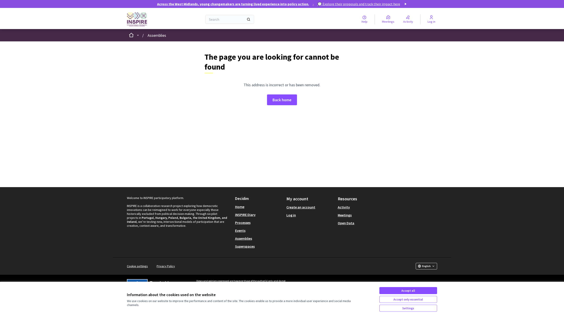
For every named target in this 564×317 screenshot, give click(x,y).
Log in (291, 215)
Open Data (346, 223)
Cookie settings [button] (137, 266)
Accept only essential (408, 299)
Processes (242, 222)
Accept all (408, 291)
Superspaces (245, 246)
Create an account (300, 207)
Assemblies (157, 35)
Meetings (345, 215)
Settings (408, 308)
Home (239, 207)
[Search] (248, 19)
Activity (344, 207)
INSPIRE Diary (245, 214)
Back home (282, 99)
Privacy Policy (166, 266)
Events (240, 230)
